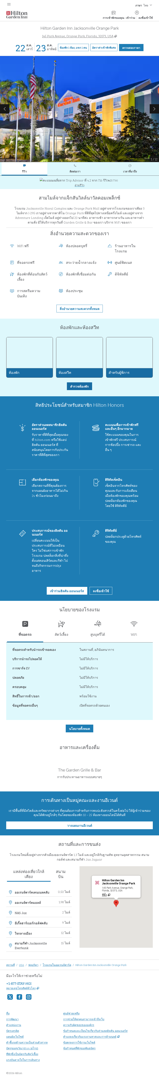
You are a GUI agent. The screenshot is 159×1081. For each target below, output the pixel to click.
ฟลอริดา (33, 965)
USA (21, 965)
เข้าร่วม (130, 17)
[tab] (24, 168)
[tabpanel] (79, 182)
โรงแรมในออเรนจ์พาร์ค (57, 965)
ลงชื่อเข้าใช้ (145, 17)
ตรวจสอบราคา (132, 47)
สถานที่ (10, 965)
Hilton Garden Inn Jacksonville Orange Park (100, 965)
